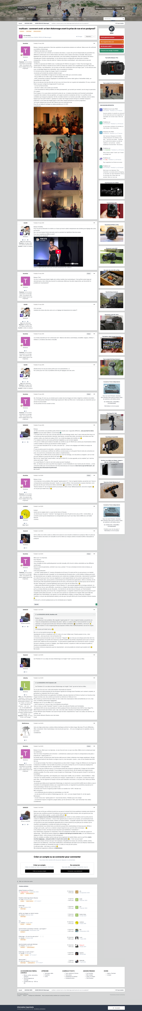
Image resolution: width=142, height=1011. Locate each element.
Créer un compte (90, 976)
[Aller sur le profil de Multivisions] (25, 730)
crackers (25, 506)
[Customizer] (123, 8)
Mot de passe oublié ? (106, 46)
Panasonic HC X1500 (108, 131)
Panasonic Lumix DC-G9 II (111, 314)
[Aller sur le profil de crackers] (25, 513)
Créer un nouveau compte (39, 871)
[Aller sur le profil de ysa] (76, 907)
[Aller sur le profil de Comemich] (101, 149)
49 (26, 60)
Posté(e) (39, 43)
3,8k (24, 240)
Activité (21, 18)
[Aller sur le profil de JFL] (76, 891)
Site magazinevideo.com (107, 41)
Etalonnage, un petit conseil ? (26, 951)
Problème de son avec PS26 (110, 109)
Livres (46, 976)
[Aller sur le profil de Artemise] (101, 122)
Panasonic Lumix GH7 (111, 248)
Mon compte (89, 975)
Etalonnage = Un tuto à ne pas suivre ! (29, 936)
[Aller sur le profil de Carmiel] (101, 109)
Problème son (106, 122)
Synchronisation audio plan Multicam (28, 944)
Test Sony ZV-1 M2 (112, 413)
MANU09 (25, 425)
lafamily (25, 678)
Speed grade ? (22, 959)
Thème (24, 995)
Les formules (89, 973)
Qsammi (25, 531)
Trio (20, 921)
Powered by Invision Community (117, 994)
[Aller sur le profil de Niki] (76, 930)
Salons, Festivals (111, 973)
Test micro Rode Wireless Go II (112, 482)
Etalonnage (21, 905)
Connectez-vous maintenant (75, 871)
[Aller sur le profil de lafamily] (25, 685)
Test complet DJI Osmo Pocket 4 (111, 83)
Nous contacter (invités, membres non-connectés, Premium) (56, 995)
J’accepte (117, 1008)
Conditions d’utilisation (39, 1009)
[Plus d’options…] (94, 43)
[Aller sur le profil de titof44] (25, 230)
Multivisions (25, 723)
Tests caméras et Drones (71, 973)
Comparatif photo (69, 978)
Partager (79, 36)
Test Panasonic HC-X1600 (112, 182)
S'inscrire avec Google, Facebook (109, 50)
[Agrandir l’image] (60, 432)
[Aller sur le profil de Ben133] (101, 132)
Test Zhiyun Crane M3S (112, 437)
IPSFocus (26, 994)
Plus (85, 18)
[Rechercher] (123, 18)
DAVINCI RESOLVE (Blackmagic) (42, 37)
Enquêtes (47, 975)
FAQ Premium (89, 978)
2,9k (24, 442)
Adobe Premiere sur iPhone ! (26, 890)
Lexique (109, 975)
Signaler (36, 604)
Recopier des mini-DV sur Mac (112, 270)
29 (26, 740)
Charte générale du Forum (107, 37)
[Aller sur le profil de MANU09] (25, 432)
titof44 (25, 223)
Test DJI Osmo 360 (112, 203)
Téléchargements (31, 18)
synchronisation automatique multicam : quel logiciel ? (32, 928)
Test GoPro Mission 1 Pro (111, 57)
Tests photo (68, 975)
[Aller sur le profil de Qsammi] (25, 538)
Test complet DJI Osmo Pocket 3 (111, 359)
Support (79, 18)
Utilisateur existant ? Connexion (104, 8)
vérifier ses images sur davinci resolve (28, 913)
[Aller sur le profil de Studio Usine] (76, 915)
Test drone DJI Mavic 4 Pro (112, 224)
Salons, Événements (68, 18)
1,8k (26, 523)
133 (26, 694)
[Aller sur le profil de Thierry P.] (76, 945)
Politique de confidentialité (34, 995)
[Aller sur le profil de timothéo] (21, 36)
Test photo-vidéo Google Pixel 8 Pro (111, 336)
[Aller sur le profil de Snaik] (76, 899)
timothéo (25, 43)
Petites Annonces (44, 18)
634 (26, 548)
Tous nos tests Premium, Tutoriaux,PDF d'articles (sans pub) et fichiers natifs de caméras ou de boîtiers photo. (111, 397)
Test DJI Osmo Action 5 (112, 292)
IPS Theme (19, 994)
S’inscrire (117, 8)
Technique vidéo (49, 973)
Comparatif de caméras (71, 976)
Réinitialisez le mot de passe (111, 406)
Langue (19, 995)
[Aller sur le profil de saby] (101, 158)
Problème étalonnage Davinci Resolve (28, 898)
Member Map (56, 18)
